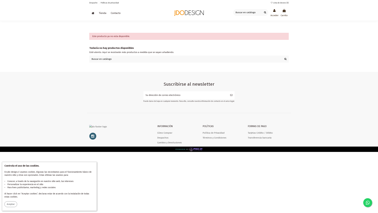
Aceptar (11, 204)
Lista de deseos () (281, 3)
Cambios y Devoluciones (169, 142)
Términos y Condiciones (214, 137)
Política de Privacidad (214, 132)
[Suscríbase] (231, 95)
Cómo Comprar (164, 132)
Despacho (93, 3)
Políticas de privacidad (110, 3)
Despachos (162, 137)
